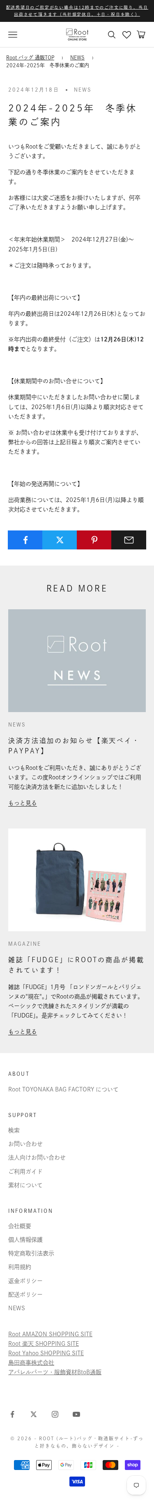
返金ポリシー (25, 1281)
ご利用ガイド (25, 1171)
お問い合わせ (25, 1144)
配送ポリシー (25, 1294)
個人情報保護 (25, 1240)
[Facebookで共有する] (25, 540)
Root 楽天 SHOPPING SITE (43, 1344)
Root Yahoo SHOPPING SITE (46, 1353)
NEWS (77, 57)
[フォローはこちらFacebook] (12, 1414)
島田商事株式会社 (31, 1363)
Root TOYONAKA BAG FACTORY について (63, 1089)
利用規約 (19, 1267)
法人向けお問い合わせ (37, 1157)
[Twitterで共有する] (60, 540)
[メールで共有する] (129, 540)
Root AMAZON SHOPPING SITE (50, 1334)
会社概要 (19, 1226)
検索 (14, 1130)
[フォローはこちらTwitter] (34, 1414)
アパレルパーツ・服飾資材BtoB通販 (54, 1372)
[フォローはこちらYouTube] (76, 1414)
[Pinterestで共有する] (94, 540)
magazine (24, 943)
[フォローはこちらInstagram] (55, 1414)
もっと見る (22, 803)
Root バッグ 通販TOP (30, 57)
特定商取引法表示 (31, 1253)
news (83, 89)
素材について (25, 1185)
